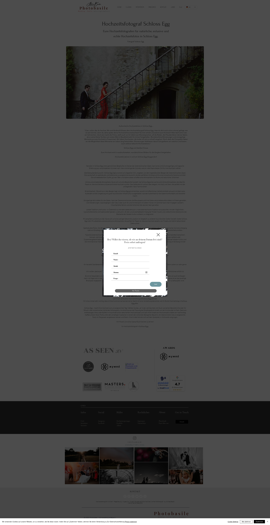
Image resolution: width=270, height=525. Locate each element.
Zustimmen (259, 522)
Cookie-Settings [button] (233, 522)
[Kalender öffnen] (146, 272)
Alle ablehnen (246, 522)
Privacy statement (131, 522)
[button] (158, 235)
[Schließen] (267, 521)
